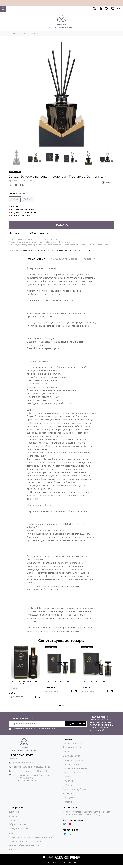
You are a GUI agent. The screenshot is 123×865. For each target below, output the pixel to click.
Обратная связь (17, 824)
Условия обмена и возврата (24, 845)
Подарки (68, 781)
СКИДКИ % (69, 797)
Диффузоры (74, 250)
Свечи (66, 751)
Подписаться (76, 723)
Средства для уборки (74, 789)
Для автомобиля (72, 747)
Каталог (24, 250)
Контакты (14, 820)
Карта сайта (71, 862)
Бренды (32, 250)
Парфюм (67, 776)
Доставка (14, 811)
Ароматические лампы (75, 768)
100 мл (13, 688)
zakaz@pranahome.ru (24, 762)
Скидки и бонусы (18, 828)
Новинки (68, 793)
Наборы (67, 785)
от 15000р (86, 250)
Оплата (13, 816)
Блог (11, 832)
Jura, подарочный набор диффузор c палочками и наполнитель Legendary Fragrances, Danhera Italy (61, 682)
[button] (60, 705)
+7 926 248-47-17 (21, 755)
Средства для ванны (74, 772)
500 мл (28, 199)
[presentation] (6, 157)
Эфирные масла (71, 755)
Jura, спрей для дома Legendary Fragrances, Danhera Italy (24, 682)
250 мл (14, 199)
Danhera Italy (61, 250)
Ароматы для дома (46, 250)
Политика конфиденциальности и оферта (31, 837)
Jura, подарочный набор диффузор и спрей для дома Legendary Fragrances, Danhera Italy (97, 682)
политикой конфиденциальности (40, 729)
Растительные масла (74, 760)
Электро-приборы (72, 764)
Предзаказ (62, 224)
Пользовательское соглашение (26, 841)
